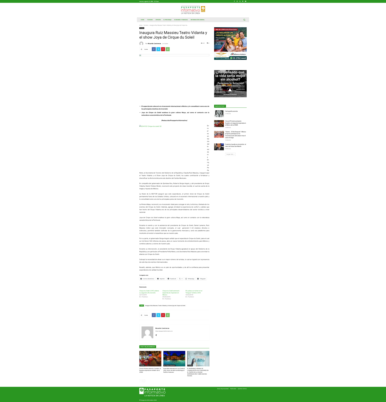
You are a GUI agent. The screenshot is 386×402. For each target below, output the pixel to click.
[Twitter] (240, 1)
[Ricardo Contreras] (142, 44)
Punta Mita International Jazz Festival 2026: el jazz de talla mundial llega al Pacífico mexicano (174, 370)
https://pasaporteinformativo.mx (164, 331)
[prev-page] (140, 380)
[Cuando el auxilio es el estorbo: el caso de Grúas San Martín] (219, 146)
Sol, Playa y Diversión (169, 365)
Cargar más (229, 154)
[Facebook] (234, 1)
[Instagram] (237, 1)
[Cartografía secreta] (219, 113)
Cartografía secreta (231, 111)
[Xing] (156, 334)
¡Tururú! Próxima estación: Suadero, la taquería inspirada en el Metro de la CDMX (150, 370)
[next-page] (144, 380)
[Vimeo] (243, 1)
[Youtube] (245, 1)
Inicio (140, 25)
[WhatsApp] (168, 49)
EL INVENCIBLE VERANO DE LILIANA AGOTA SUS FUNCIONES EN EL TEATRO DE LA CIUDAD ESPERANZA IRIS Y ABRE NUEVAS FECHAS (197, 372)
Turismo (146, 25)
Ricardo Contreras (154, 43)
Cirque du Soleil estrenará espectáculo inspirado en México (170, 293)
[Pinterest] (163, 49)
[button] (244, 19)
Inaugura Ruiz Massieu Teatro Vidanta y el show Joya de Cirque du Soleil (165, 305)
